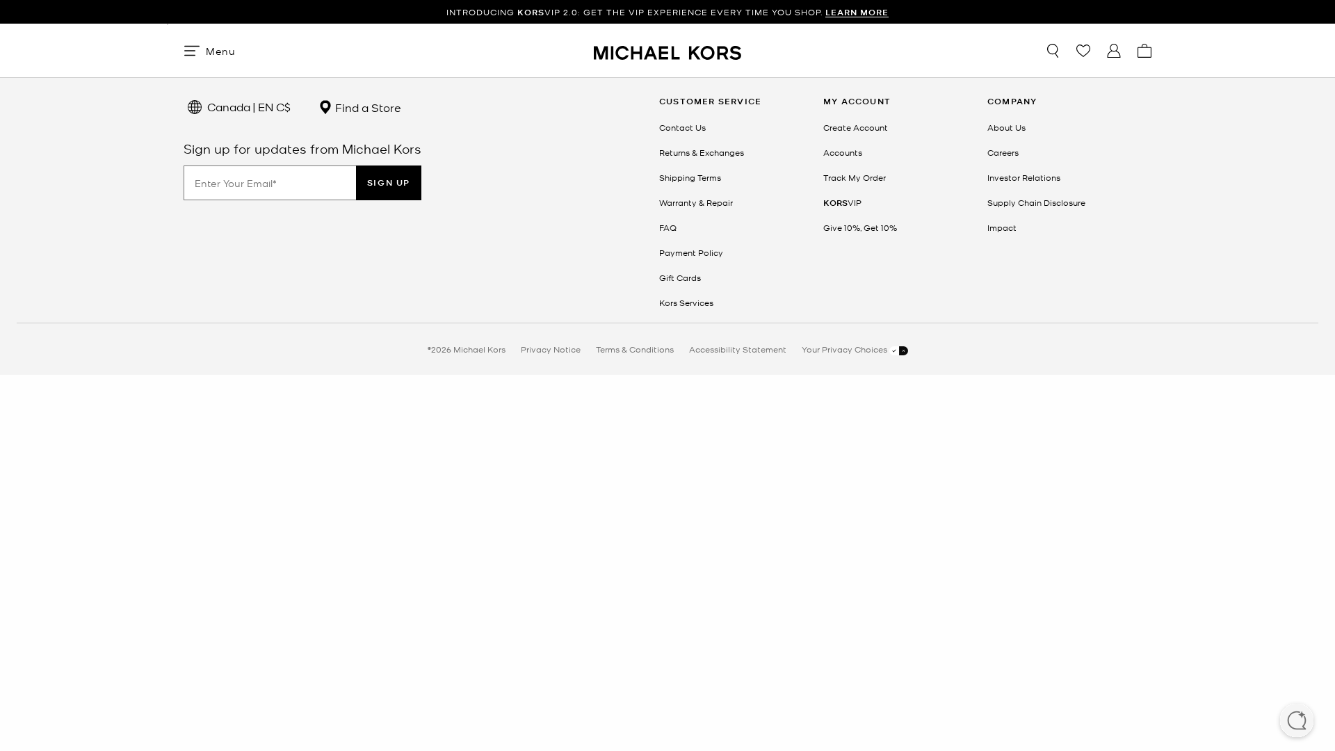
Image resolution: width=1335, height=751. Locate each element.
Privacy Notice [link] (551, 349)
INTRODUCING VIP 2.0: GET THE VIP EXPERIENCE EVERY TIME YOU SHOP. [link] (667, 12)
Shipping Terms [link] (690, 177)
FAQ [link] (668, 227)
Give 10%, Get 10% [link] (860, 227)
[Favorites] (1083, 51)
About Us (1006, 127)
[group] (667, 12)
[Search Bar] (1053, 51)
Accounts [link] (842, 152)
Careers (1003, 152)
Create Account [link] (855, 127)
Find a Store (366, 107)
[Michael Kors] (667, 50)
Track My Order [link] (854, 177)
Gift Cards (680, 277)
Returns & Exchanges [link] (701, 152)
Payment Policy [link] (691, 252)
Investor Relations (1023, 177)
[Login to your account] (1114, 51)
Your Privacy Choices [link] (845, 349)
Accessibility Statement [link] (737, 349)
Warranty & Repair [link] (696, 202)
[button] (1297, 722)
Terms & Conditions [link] (635, 349)
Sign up (388, 182)
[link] (842, 202)
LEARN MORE (857, 12)
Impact (1002, 227)
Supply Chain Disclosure (1036, 202)
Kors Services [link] (686, 302)
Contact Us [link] (682, 127)
